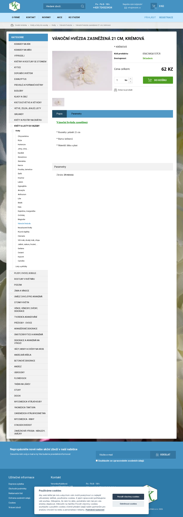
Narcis (20, 165)
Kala (19, 207)
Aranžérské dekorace (25, 329)
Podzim (18, 285)
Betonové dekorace (24, 361)
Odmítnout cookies (128, 504)
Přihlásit (150, 17)
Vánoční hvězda (65, 25)
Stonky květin (21, 302)
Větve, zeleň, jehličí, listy (27, 108)
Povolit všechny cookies (128, 496)
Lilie (19, 199)
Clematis (21, 236)
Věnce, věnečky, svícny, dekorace (26, 309)
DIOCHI (17, 396)
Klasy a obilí (20, 97)
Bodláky (18, 91)
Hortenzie (22, 145)
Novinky (46, 17)
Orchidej (21, 215)
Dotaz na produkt (125, 90)
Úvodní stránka (21, 25)
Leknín (20, 182)
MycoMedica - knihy (24, 419)
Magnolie (21, 219)
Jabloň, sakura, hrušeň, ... (28, 244)
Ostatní (21, 253)
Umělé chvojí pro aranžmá (28, 296)
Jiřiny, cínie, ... (23, 149)
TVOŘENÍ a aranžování (25, 317)
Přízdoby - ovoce (23, 323)
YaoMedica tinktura (24, 407)
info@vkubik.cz (134, 8)
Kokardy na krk (22, 44)
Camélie (21, 261)
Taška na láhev (22, 384)
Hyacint (21, 257)
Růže (20, 140)
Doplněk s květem (23, 73)
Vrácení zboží (15, 507)
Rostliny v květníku (24, 279)
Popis (59, 113)
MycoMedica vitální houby (28, 402)
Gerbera (21, 249)
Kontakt (31, 17)
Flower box (20, 378)
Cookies (12, 503)
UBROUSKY (19, 372)
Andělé (18, 366)
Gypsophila (22, 186)
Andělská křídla (22, 355)
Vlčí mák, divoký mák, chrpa (29, 240)
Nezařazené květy (25, 228)
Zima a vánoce (21, 291)
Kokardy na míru (23, 50)
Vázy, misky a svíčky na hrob (29, 349)
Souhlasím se (121, 460)
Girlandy (19, 114)
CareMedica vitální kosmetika (30, 413)
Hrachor (21, 178)
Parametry (76, 113)
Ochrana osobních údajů (19, 498)
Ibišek (20, 203)
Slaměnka (22, 161)
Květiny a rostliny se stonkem (30, 61)
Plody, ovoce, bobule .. (25, 273)
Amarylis (21, 190)
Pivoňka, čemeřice (25, 170)
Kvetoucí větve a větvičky (28, 102)
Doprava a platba (16, 484)
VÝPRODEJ (19, 56)
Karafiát (21, 153)
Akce (59, 17)
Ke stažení (74, 17)
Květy (54, 25)
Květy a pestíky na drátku (28, 120)
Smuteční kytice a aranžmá (28, 334)
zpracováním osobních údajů (128, 460)
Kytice (17, 67)
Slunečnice (22, 157)
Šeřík (20, 174)
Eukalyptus (20, 79)
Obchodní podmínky (17, 488)
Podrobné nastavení (95, 510)
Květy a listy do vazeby (39, 25)
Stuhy (17, 390)
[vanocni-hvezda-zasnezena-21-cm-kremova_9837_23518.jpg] (82, 71)
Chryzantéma (23, 136)
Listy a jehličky (21, 266)
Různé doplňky (23, 232)
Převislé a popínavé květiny (28, 85)
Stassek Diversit (23, 425)
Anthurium (22, 194)
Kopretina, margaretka (26, 211)
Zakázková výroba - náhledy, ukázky (29, 432)
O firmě (16, 17)
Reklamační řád (16, 493)
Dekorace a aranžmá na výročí (27, 341)
